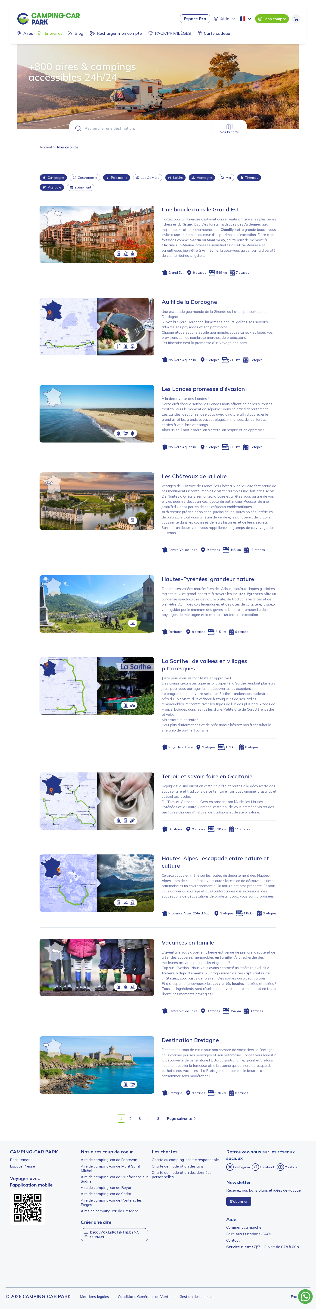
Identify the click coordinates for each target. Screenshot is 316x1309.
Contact (233, 1240)
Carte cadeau (217, 33)
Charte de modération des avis (178, 1166)
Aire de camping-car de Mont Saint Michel (110, 1168)
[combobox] (246, 19)
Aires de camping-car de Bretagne (110, 1211)
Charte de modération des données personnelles (181, 1174)
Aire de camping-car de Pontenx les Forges (111, 1202)
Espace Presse (22, 1166)
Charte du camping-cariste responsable (185, 1159)
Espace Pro (195, 18)
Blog (78, 33)
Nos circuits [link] (67, 147)
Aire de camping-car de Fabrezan (109, 1159)
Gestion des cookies (197, 1296)
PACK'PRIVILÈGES (173, 33)
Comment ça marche (243, 1227)
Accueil (46, 147)
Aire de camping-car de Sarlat (106, 1193)
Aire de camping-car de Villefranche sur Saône (114, 1178)
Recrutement (21, 1159)
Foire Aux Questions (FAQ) (248, 1233)
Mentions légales (94, 1296)
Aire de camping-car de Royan (106, 1187)
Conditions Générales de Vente (144, 1296)
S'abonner (239, 1201)
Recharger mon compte (119, 33)
